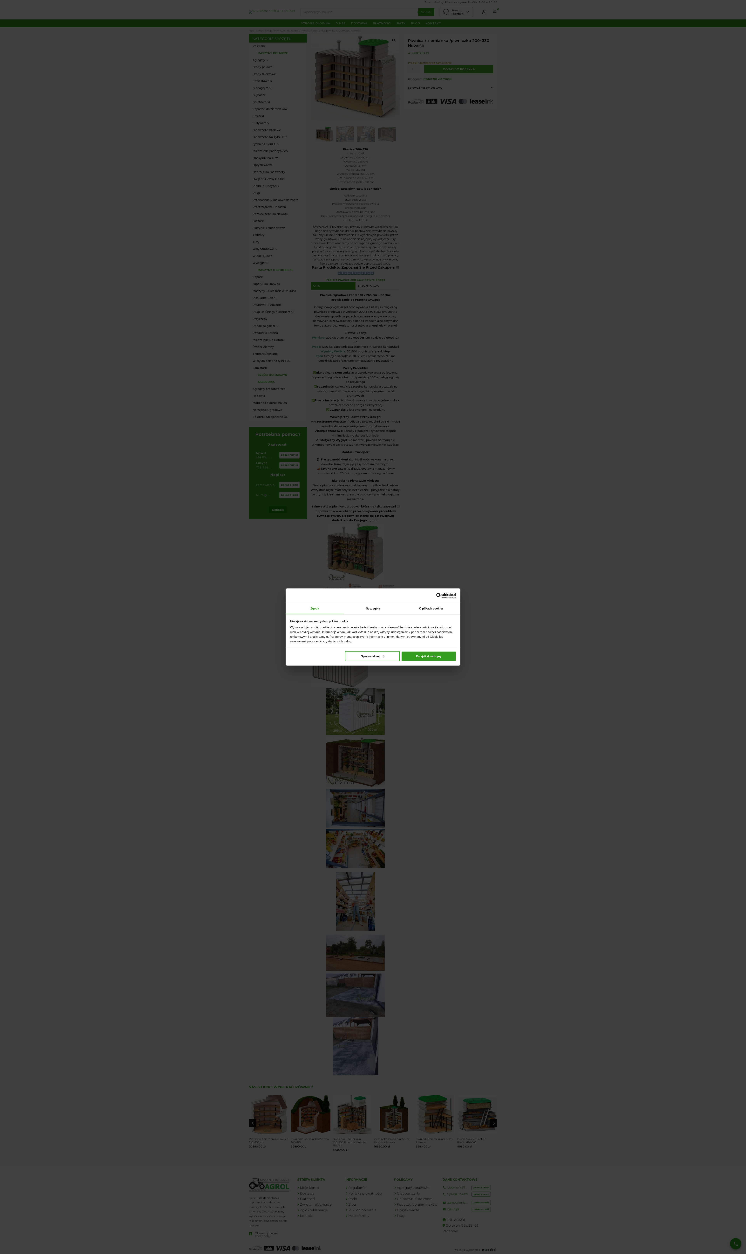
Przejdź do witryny (428, 656)
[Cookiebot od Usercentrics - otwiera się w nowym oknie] (439, 596)
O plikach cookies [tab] (431, 608)
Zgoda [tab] (314, 608)
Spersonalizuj (370, 656)
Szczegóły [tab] (373, 608)
